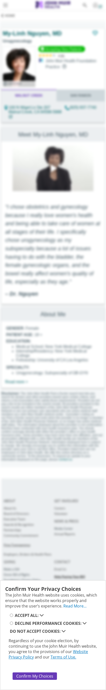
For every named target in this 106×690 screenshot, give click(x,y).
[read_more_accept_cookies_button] (42, 615)
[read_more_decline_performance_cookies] (85, 623)
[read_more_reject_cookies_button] (64, 631)
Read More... (75, 606)
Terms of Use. (63, 657)
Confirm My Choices (34, 676)
